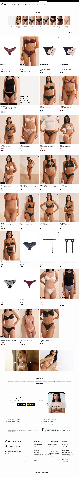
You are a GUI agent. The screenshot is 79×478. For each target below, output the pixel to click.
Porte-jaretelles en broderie (47, 262)
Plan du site (50, 456)
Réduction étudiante (38, 458)
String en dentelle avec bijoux (48, 186)
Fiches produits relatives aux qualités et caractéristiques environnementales (67, 456)
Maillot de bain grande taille (60, 381)
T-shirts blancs (23, 381)
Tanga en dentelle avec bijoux (28, 186)
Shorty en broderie (45, 107)
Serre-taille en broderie (6, 262)
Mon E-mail (7, 453)
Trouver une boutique (38, 444)
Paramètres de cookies (52, 459)
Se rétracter (36, 460)
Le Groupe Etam (65, 459)
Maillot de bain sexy (51, 381)
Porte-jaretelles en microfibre (68, 262)
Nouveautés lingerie (21, 366)
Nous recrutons (65, 461)
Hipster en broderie (25, 146)
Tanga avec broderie (5, 68)
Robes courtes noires (30, 381)
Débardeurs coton (38, 381)
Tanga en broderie (5, 186)
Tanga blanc (45, 381)
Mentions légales (51, 446)
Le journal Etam (65, 444)
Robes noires (68, 381)
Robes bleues (17, 381)
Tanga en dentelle (64, 186)
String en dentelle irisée (6, 224)
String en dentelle (45, 224)
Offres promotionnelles (52, 444)
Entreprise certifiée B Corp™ (50, 429)
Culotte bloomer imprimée (47, 146)
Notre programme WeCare (67, 450)
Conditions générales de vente (54, 448)
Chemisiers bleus (11, 381)
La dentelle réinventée (57, 366)
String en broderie (65, 107)
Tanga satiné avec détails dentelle (9, 340)
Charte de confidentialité (53, 451)
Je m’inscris (35, 430)
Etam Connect (36, 450)
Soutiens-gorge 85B (39, 383)
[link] (8, 4)
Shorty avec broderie (25, 68)
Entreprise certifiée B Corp (67, 452)
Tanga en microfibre (25, 224)
